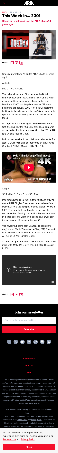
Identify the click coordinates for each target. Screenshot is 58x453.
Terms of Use (9, 439)
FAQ (29, 372)
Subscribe (29, 329)
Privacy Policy (28, 439)
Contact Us (29, 359)
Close (29, 447)
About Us (29, 366)
